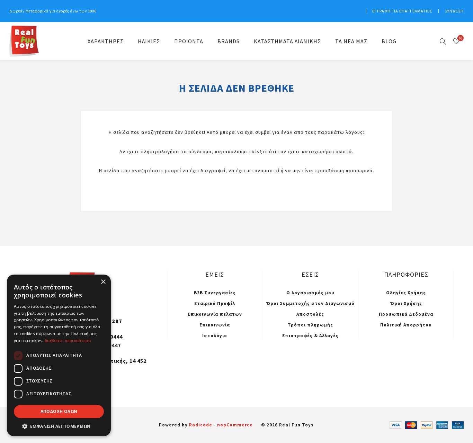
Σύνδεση (454, 10)
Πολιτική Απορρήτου (406, 325)
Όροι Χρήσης (406, 303)
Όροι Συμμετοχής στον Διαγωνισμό (310, 303)
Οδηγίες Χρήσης (406, 293)
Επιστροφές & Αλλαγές (310, 336)
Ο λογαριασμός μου (310, 293)
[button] (59, 426)
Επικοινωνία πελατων (215, 314)
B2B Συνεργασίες (215, 293)
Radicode (200, 425)
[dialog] (59, 355)
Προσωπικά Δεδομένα (406, 314)
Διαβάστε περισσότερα (68, 340)
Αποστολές (310, 314)
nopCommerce (235, 425)
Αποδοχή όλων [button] (59, 411)
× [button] (103, 282)
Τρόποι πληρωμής (310, 325)
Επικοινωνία (214, 325)
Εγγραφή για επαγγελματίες (402, 10)
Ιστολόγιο (214, 336)
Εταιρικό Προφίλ (214, 303)
